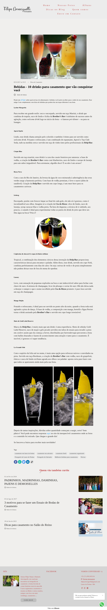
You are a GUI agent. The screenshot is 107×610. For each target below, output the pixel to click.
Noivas (83, 457)
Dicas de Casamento (36, 82)
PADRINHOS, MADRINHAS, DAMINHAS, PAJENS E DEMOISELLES (31, 482)
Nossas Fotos (66, 5)
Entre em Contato (69, 13)
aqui (48, 433)
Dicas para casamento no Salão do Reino (28, 524)
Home (46, 5)
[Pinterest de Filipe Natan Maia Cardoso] (87, 588)
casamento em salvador (45, 453)
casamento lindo (61, 453)
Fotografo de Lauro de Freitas (24, 457)
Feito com (53, 608)
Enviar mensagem (89, 579)
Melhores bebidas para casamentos (66, 457)
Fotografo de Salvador (44, 457)
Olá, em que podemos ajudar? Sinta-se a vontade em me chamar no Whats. (86, 596)
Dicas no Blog (55, 9)
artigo (23, 100)
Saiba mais (28, 600)
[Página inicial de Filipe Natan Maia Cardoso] (18, 9)
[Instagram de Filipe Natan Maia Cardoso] (84, 588)
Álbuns (87, 5)
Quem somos (80, 9)
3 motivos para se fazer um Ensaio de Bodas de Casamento (31, 504)
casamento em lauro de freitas (24, 453)
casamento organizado (77, 453)
